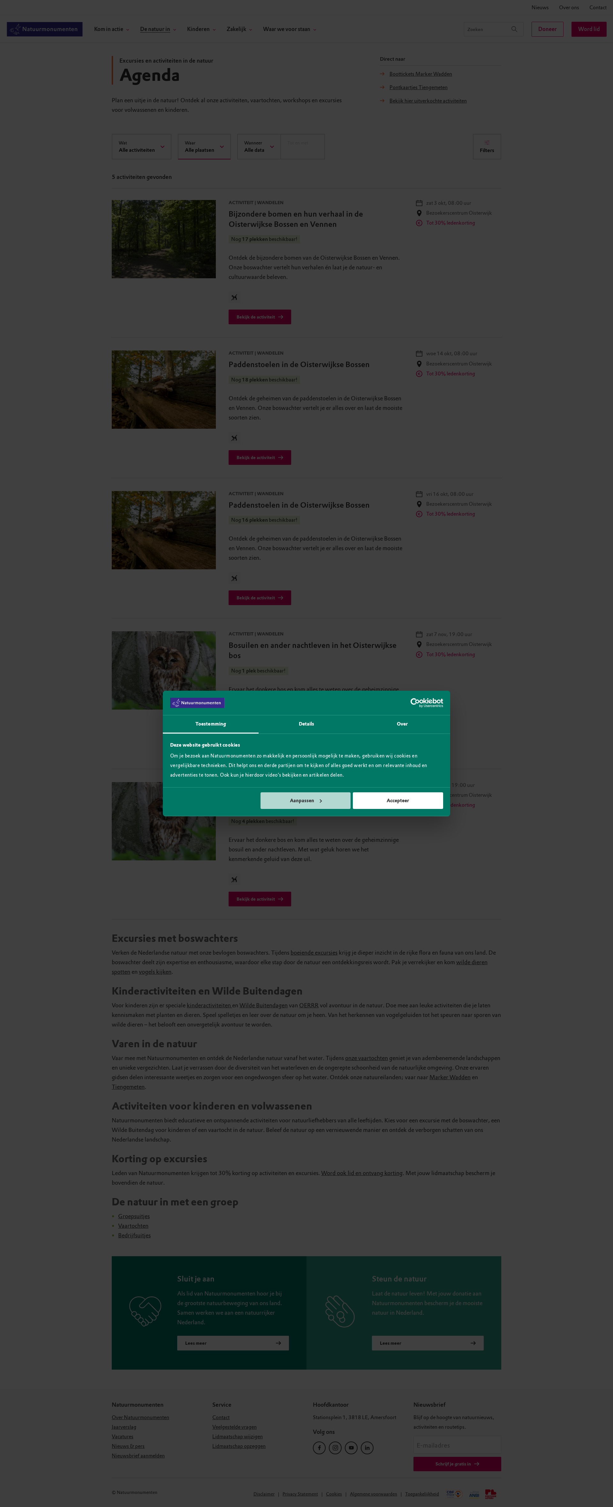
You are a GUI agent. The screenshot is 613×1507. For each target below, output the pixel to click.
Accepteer (398, 800)
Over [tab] (402, 724)
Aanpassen (302, 800)
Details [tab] (306, 724)
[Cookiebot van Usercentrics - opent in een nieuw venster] (415, 703)
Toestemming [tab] (210, 724)
